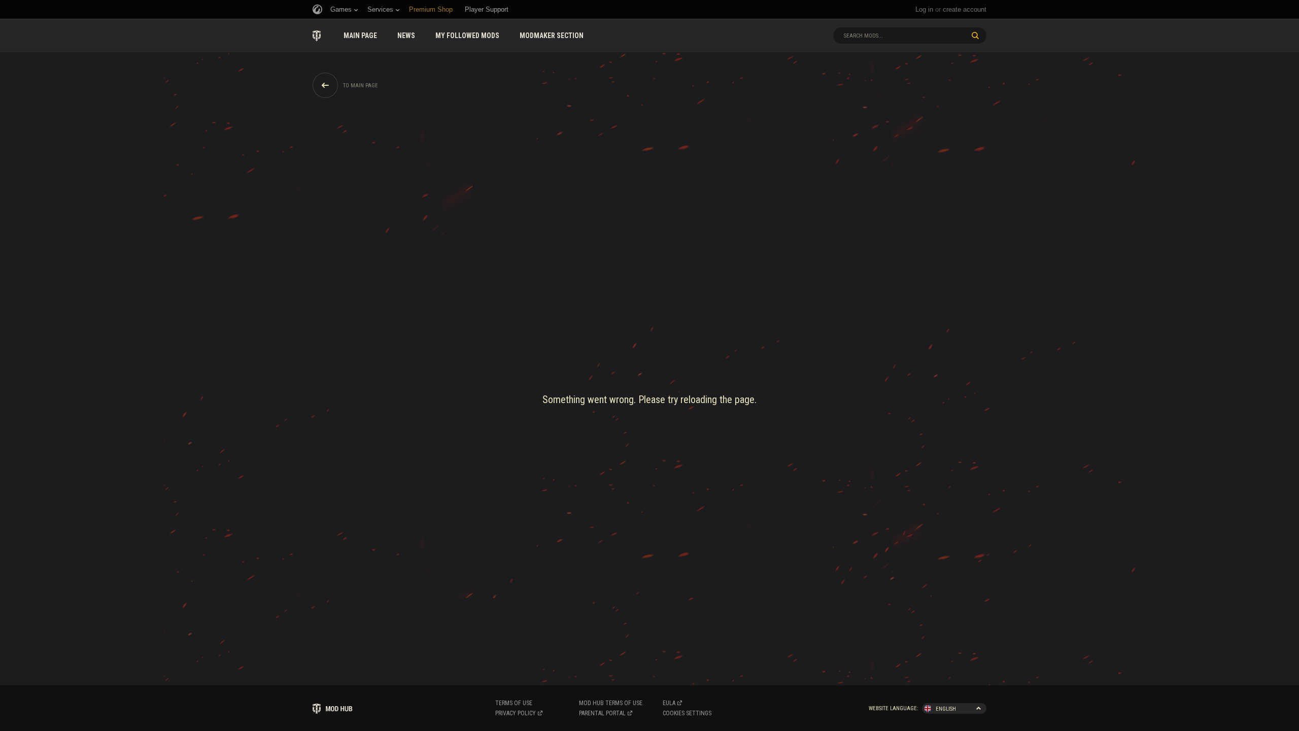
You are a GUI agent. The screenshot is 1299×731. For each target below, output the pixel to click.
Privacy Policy (515, 713)
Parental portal (602, 713)
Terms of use (513, 703)
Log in (924, 9)
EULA (669, 703)
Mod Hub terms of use (610, 703)
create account (964, 9)
